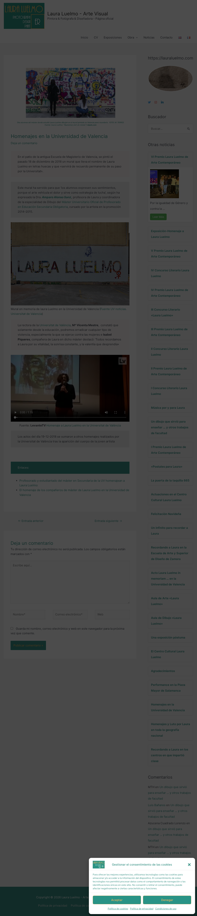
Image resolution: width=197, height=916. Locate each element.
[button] (189, 865)
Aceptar (117, 900)
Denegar (167, 900)
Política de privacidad (141, 908)
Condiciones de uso (165, 908)
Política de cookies (118, 908)
